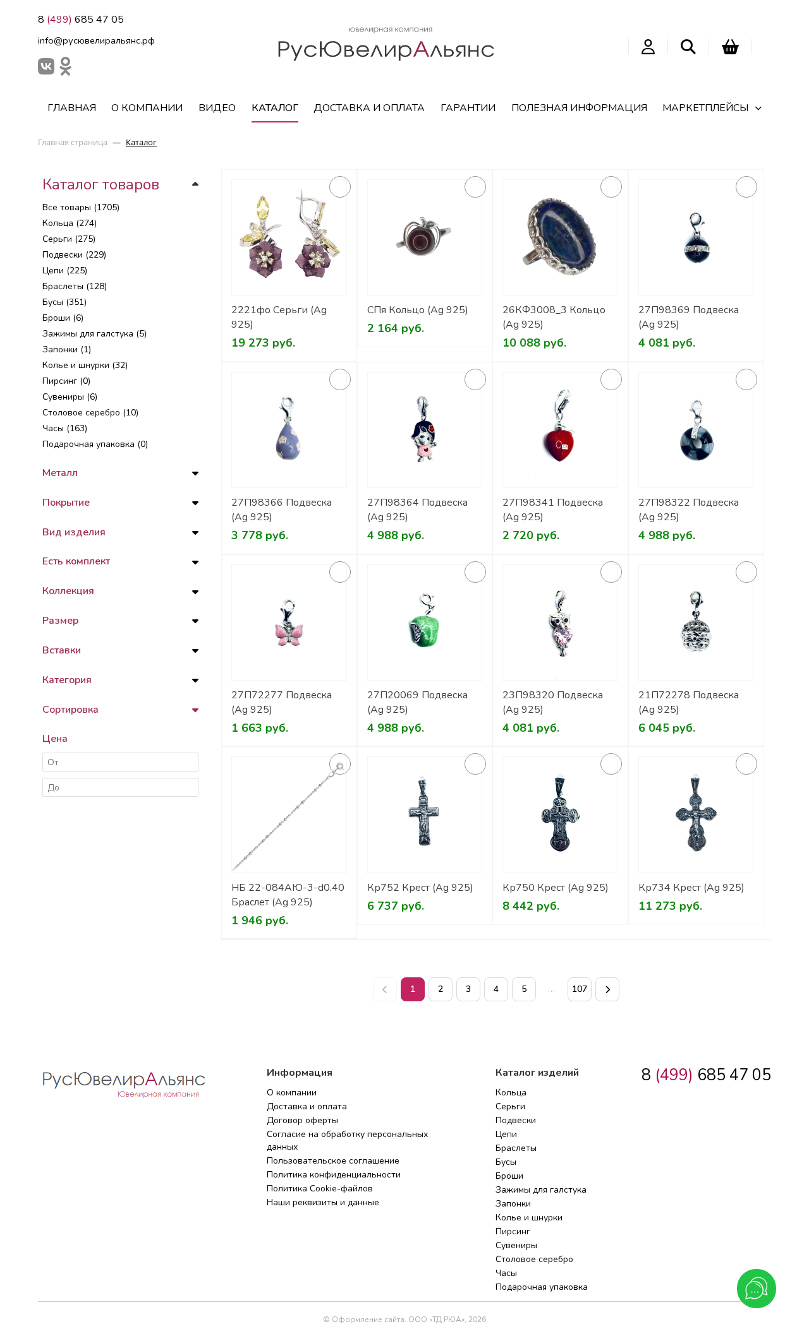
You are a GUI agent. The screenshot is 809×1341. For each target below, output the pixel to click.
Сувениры (516, 1245)
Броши (509, 1176)
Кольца (511, 1093)
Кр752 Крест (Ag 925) (420, 888)
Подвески (516, 1120)
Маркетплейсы (705, 108)
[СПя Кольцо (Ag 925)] (425, 237)
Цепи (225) (64, 271)
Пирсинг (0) (66, 381)
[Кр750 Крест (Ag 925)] (560, 814)
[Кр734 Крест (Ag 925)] (696, 814)
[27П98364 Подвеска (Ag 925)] (425, 430)
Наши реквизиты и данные (323, 1202)
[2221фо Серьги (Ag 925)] (289, 237)
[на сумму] (730, 46)
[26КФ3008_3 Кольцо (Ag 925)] (560, 237)
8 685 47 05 (81, 20)
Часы (506, 1273)
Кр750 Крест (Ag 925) (555, 888)
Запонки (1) (66, 349)
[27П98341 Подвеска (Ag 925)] (560, 430)
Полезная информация (579, 108)
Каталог (275, 108)
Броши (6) (62, 318)
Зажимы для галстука (541, 1190)
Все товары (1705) (80, 207)
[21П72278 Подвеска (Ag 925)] (696, 622)
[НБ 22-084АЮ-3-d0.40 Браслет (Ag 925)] (289, 814)
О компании (147, 108)
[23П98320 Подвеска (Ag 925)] (560, 622)
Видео (217, 108)
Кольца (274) (69, 223)
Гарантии (468, 108)
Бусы (506, 1162)
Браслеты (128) (74, 286)
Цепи (506, 1134)
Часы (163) (64, 428)
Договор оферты (302, 1120)
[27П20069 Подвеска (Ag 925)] (425, 622)
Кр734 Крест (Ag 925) (691, 888)
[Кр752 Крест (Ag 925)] (425, 814)
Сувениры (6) (69, 397)
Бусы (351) (64, 302)
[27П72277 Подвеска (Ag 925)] (289, 622)
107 (579, 989)
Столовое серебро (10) (90, 413)
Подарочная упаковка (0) (95, 444)
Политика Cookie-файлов (320, 1189)
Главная (71, 108)
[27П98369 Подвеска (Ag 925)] (696, 237)
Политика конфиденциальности (334, 1175)
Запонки (513, 1204)
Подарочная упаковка (542, 1287)
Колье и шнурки (529, 1218)
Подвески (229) (74, 255)
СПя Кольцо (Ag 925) (417, 310)
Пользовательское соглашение (333, 1161)
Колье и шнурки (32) (85, 365)
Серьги (510, 1106)
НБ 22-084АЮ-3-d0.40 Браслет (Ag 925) (287, 895)
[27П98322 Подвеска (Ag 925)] (696, 430)
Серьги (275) (68, 239)
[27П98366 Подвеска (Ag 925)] (289, 430)
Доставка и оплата (369, 108)
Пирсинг (513, 1231)
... (552, 989)
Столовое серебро (534, 1259)
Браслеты (516, 1148)
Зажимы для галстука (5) (94, 334)
